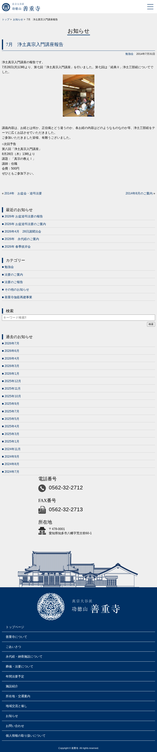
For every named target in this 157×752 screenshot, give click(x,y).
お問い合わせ (15, 725)
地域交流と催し (16, 706)
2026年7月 (12, 343)
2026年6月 (12, 350)
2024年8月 (12, 464)
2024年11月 (13, 449)
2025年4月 (12, 426)
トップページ (15, 627)
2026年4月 (12, 358)
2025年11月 (13, 388)
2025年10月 (13, 396)
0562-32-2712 (66, 488)
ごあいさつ (13, 646)
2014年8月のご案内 (139, 193)
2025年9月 (12, 403)
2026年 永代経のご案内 (22, 239)
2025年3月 (12, 434)
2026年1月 (12, 373)
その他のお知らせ (17, 289)
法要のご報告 (14, 282)
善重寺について (16, 636)
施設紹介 (12, 686)
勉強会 (129, 53)
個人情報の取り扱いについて (26, 735)
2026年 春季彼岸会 (18, 246)
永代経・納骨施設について (24, 656)
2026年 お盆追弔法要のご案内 (25, 224)
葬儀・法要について (19, 666)
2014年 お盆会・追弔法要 (23, 193)
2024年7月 (12, 471)
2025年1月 (12, 441)
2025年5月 (12, 418)
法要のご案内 (14, 274)
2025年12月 (13, 381)
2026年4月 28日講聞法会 (23, 231)
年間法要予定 (15, 676)
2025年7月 (12, 411)
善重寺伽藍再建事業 (18, 297)
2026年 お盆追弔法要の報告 (24, 216)
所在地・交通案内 (18, 696)
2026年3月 (12, 366)
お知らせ (18, 19)
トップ (5, 19)
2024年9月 (12, 456)
